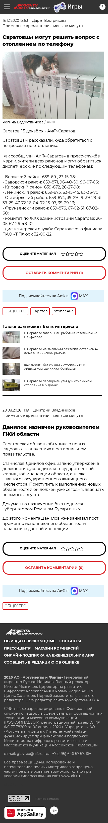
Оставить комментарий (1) (54, 273)
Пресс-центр (17, 648)
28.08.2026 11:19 (16, 410)
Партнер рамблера (47, 798)
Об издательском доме (29, 641)
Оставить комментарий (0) (54, 567)
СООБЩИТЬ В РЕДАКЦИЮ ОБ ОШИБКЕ (41, 662)
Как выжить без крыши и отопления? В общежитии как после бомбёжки (54, 367)
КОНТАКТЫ (70, 641)
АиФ (51, 122)
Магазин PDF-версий (57, 648)
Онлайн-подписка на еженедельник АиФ (49, 655)
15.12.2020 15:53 (15, 20)
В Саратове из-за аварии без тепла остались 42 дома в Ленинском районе (61, 351)
